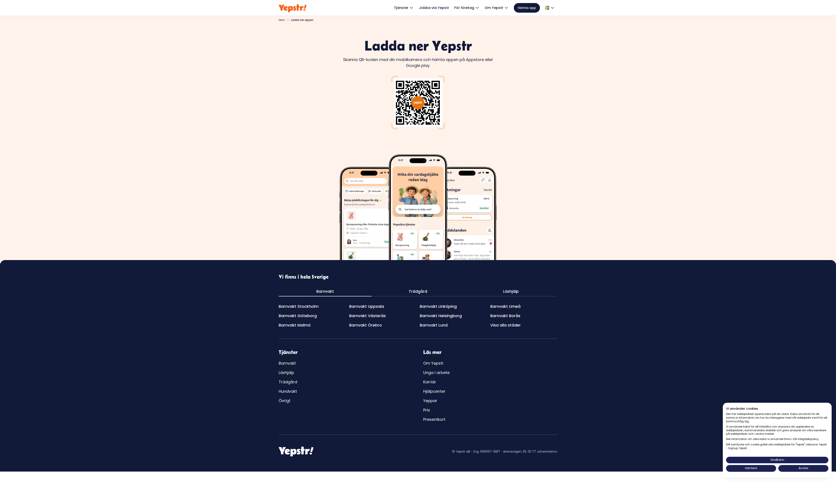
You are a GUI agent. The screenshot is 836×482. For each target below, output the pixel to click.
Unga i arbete (436, 372)
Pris (426, 410)
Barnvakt (287, 363)
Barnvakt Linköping (438, 306)
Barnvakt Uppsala (366, 306)
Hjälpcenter (434, 391)
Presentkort (434, 419)
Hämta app (527, 8)
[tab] (325, 291)
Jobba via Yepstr (434, 7)
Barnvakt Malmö (295, 325)
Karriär (429, 382)
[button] (403, 8)
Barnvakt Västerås (367, 315)
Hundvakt (288, 391)
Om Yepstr (433, 363)
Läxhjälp (286, 372)
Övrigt (284, 400)
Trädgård (288, 382)
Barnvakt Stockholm (299, 306)
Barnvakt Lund (434, 325)
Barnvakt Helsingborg (441, 315)
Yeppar (430, 400)
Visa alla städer (505, 325)
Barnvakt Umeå (505, 306)
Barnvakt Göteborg (298, 315)
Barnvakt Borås (505, 315)
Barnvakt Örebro (365, 325)
